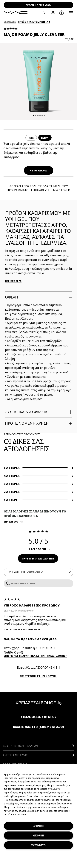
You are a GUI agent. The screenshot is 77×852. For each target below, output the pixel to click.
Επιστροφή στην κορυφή (38, 676)
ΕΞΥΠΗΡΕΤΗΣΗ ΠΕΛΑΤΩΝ (20, 745)
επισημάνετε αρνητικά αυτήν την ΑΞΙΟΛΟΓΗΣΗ (35, 656)
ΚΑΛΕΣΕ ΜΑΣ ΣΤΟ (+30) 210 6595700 (38, 727)
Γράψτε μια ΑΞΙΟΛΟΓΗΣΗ (38, 558)
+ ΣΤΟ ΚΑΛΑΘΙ (38, 170)
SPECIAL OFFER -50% (38, 5)
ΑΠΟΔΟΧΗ (38, 826)
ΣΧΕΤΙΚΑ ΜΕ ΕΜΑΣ (15, 755)
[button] (71, 13)
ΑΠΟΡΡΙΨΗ (38, 835)
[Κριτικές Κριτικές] (7, 583)
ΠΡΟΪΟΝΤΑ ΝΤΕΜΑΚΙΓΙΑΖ (34, 22)
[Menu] (71, 13)
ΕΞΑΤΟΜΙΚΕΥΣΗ (38, 845)
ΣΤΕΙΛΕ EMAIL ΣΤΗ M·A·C (38, 717)
